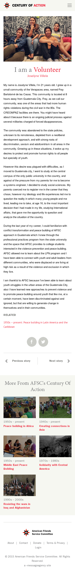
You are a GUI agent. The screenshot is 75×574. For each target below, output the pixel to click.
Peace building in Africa (18, 426)
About (11, 543)
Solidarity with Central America (53, 467)
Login (38, 548)
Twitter (43, 342)
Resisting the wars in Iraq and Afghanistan (16, 506)
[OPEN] (69, 5)
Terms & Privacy (56, 543)
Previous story (21, 361)
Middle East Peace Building (15, 467)
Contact (23, 543)
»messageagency (36, 566)
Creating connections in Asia (54, 428)
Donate (37, 543)
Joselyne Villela (37, 76)
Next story (56, 361)
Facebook (32, 342)
